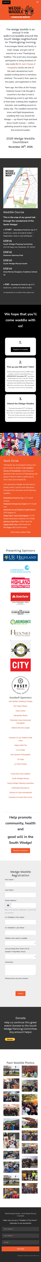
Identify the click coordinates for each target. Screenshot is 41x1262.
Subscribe (20, 1249)
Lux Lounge (20, 750)
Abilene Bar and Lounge (20, 728)
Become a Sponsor (20, 850)
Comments (9, 962)
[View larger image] (11, 1070)
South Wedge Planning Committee (20, 783)
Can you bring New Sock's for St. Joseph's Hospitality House (17, 950)
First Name (9, 879)
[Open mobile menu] (37, 2)
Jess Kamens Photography (20, 754)
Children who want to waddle (16, 938)
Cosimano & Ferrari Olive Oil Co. (20, 797)
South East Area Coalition (20, 774)
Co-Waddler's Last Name (14, 928)
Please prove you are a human (17, 978)
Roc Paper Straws (20, 706)
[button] (20, 188)
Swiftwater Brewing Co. (20, 788)
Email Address (11, 900)
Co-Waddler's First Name (14, 917)
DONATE (6, 2)
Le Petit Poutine (20, 764)
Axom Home (20, 711)
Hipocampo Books (21, 715)
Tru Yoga (7, 527)
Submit (20, 993)
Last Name (9, 890)
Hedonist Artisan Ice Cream (15, 504)
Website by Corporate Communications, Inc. (28, 1255)
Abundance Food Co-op (13, 498)
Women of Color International (20, 792)
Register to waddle (20, 349)
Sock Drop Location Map (20, 532)
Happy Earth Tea (20, 745)
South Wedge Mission (20, 778)
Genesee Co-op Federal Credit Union (19, 510)
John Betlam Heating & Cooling (20, 701)
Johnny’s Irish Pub (10, 521)
